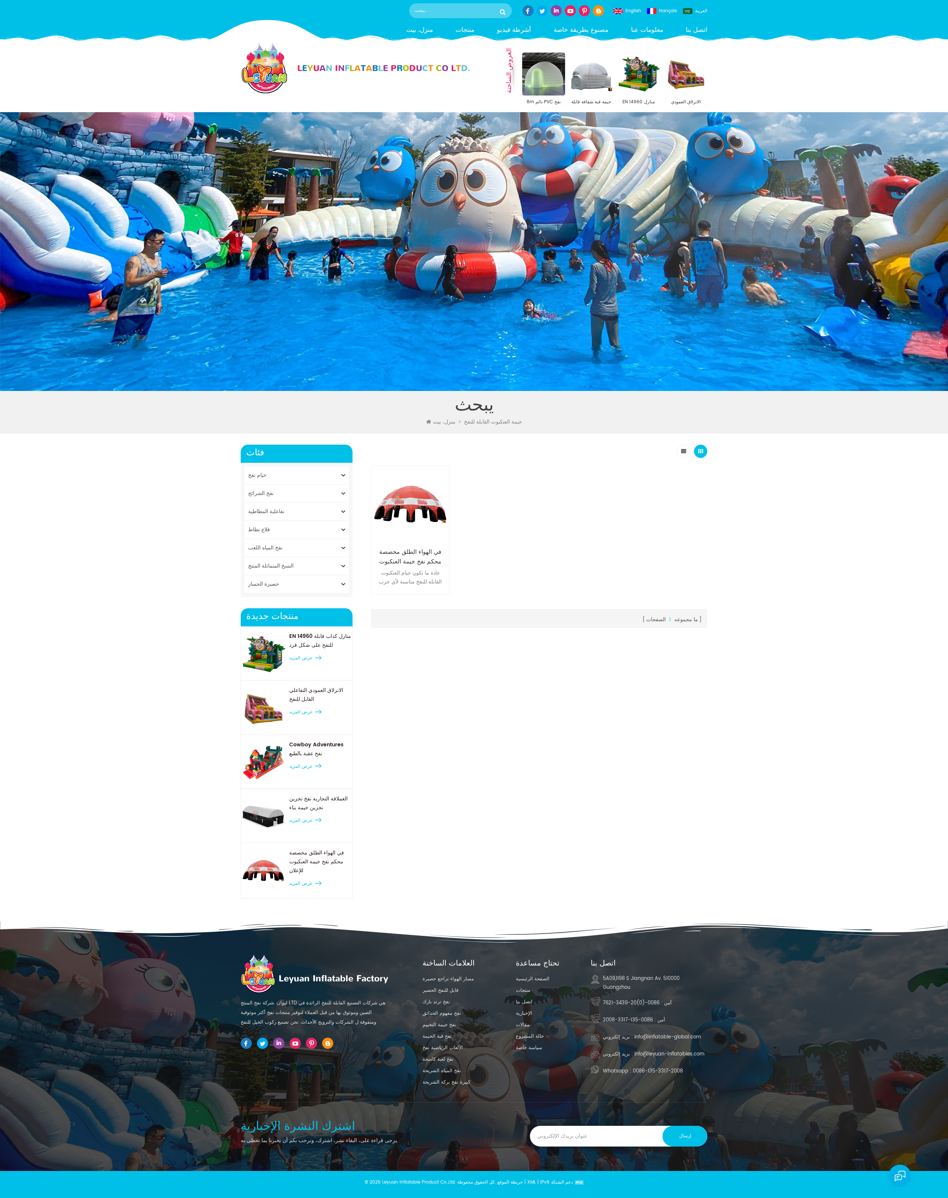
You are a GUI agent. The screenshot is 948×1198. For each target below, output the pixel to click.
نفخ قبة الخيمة (437, 1036)
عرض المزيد (301, 658)
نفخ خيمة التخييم (439, 1025)
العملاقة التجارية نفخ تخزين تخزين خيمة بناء (318, 803)
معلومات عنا (647, 30)
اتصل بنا (696, 30)
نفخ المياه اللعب (265, 547)
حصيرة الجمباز (263, 584)
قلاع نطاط (259, 529)
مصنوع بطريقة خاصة (581, 30)
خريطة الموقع (510, 1182)
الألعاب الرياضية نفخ (443, 1048)
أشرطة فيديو (514, 30)
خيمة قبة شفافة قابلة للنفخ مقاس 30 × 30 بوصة (591, 102)
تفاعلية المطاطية (266, 511)
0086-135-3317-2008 (628, 1020)
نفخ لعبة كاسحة (438, 1059)
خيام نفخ (257, 475)
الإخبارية (524, 1013)
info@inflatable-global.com (667, 1037)
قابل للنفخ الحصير (440, 990)
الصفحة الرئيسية (533, 979)
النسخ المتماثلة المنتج (271, 566)
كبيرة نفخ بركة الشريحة (446, 1082)
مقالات (523, 1025)
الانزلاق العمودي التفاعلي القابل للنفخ (686, 102)
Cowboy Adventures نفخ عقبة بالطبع (316, 749)
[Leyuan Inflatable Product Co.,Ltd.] (355, 68)
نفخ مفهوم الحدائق (442, 1013)
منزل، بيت (419, 30)
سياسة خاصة (529, 1048)
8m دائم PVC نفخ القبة (544, 102)
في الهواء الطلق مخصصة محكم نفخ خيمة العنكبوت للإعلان (316, 862)
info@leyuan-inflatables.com (669, 1054)
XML (531, 1182)
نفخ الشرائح (261, 493)
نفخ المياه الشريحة (442, 1071)
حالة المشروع (530, 1036)
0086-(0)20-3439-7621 (631, 1003)
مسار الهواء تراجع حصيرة (448, 979)
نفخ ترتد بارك (436, 1002)
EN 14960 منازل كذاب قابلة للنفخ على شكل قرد (638, 102)
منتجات (464, 30)
